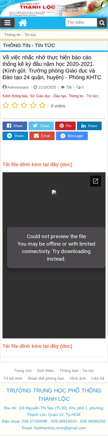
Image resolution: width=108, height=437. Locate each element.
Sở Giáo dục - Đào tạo (48, 96)
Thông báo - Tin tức (77, 370)
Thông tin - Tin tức (83, 96)
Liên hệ (97, 378)
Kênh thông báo (15, 96)
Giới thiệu (45, 370)
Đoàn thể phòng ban (46, 378)
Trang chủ (23, 370)
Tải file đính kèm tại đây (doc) (37, 164)
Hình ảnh (78, 378)
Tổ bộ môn (13, 378)
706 (68, 87)
